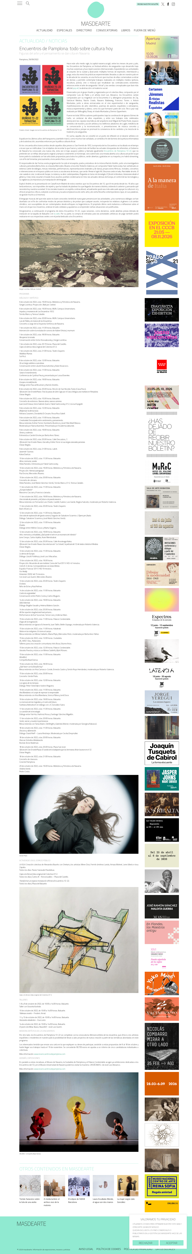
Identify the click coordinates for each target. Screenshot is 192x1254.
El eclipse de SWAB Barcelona (76, 1200)
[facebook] (168, 4)
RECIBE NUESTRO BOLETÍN (148, 4)
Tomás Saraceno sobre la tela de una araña (29, 1200)
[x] (162, 4)
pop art (76, 88)
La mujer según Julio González (126, 1200)
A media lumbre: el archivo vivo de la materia (52, 1202)
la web (57, 213)
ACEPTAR (171, 1243)
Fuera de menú (144, 30)
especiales (64, 30)
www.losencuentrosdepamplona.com (49, 1054)
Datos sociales (165, 1249)
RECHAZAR (145, 1243)
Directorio (84, 30)
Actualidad (44, 30)
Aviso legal (86, 1249)
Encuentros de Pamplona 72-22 (117, 150)
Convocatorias (106, 30)
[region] (158, 1231)
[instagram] (173, 4)
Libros (125, 30)
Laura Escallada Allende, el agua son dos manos (103, 1200)
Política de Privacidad (138, 1249)
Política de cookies (108, 1249)
